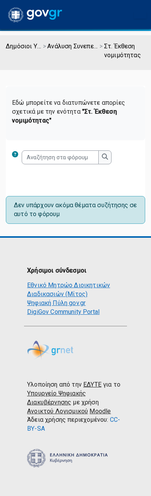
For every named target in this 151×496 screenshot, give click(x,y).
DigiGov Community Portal (63, 311)
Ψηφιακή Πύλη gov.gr (56, 303)
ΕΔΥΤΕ (92, 384)
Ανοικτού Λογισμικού (57, 411)
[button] (17, 157)
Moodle (100, 411)
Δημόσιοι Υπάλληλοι (24, 46)
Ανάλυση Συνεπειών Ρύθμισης (72, 46)
